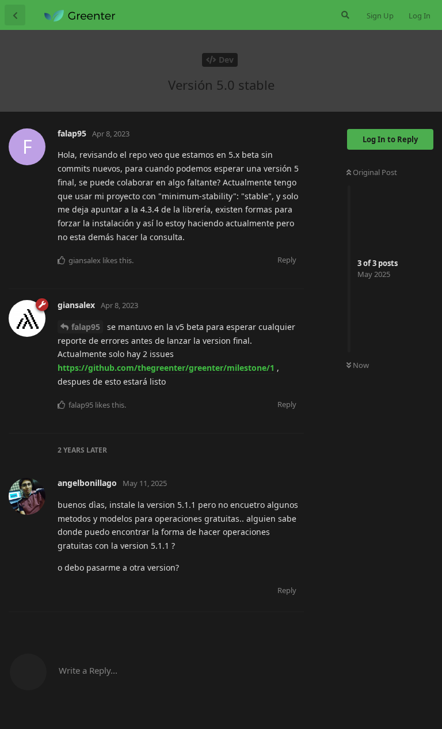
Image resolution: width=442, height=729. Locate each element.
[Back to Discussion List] (15, 15)
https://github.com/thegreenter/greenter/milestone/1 (166, 367)
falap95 (85, 326)
